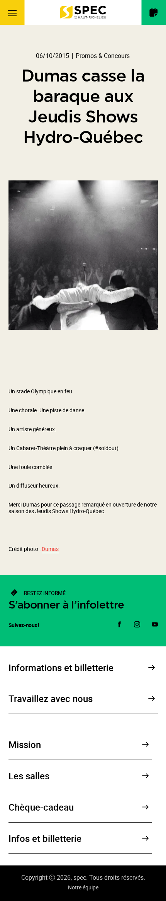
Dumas (50, 548)
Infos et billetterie (44, 838)
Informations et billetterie (60, 667)
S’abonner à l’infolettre (66, 605)
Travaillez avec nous (50, 698)
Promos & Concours (103, 55)
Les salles (28, 776)
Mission (24, 744)
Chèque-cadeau (41, 807)
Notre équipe (83, 887)
